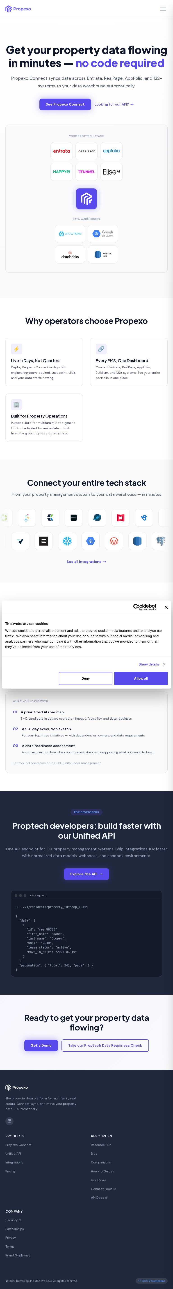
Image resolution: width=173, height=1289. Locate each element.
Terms (9, 1247)
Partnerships (14, 1229)
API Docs (97, 1198)
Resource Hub (101, 1145)
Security (11, 1220)
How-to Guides (102, 1171)
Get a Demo (41, 1045)
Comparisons (101, 1162)
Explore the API (83, 874)
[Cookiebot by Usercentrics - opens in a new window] (136, 607)
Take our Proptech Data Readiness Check (105, 1045)
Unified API (13, 1154)
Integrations (14, 1162)
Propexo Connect (18, 1145)
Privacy (10, 1238)
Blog (94, 1154)
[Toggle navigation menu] (163, 8)
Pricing (10, 1171)
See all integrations (84, 561)
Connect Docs (101, 1189)
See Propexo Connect (65, 104)
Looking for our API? (112, 104)
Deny (86, 678)
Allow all (141, 678)
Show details (149, 664)
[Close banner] (166, 607)
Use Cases (98, 1180)
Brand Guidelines (17, 1255)
